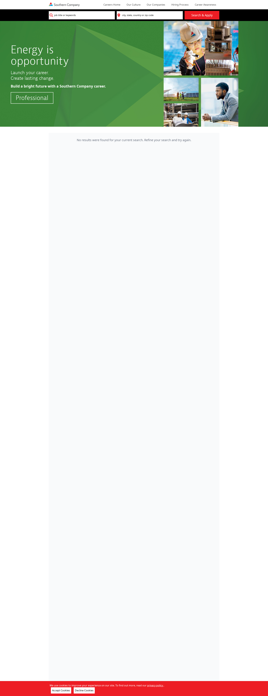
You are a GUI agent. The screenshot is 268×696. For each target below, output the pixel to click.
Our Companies (156, 4)
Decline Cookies (84, 690)
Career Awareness (205, 4)
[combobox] (82, 15)
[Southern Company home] (64, 4)
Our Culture (134, 4)
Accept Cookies (61, 690)
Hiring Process (180, 4)
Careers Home (111, 4)
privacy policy (155, 685)
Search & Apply (202, 15)
